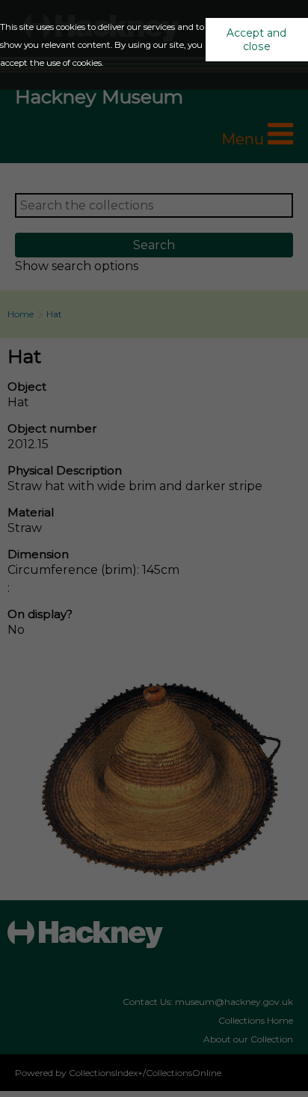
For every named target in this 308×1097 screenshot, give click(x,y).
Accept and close (256, 39)
